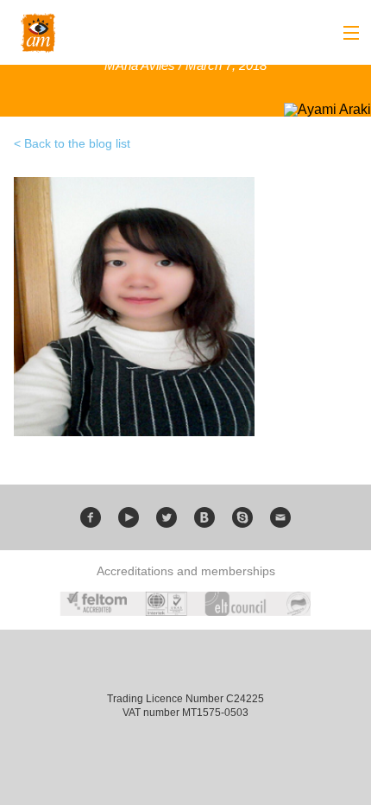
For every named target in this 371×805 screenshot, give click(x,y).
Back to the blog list (77, 143)
